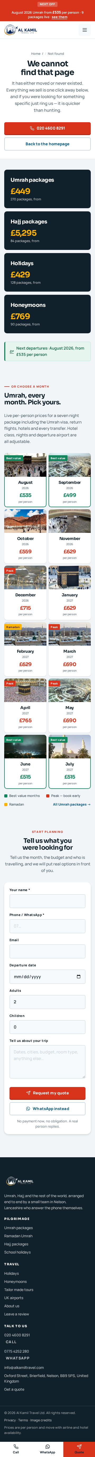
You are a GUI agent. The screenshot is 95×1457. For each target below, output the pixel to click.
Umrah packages (18, 1227)
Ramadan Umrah (18, 1235)
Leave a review (16, 1313)
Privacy (10, 1420)
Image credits (41, 1420)
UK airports (13, 1297)
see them (59, 17)
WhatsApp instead (51, 1108)
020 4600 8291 (51, 128)
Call (16, 1452)
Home (35, 53)
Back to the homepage (48, 144)
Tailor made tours (18, 1289)
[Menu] (85, 30)
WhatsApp (47, 1452)
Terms (23, 1420)
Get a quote (14, 1389)
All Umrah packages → (72, 804)
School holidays (17, 1252)
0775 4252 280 (17, 1354)
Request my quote (51, 1093)
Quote (79, 1452)
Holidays (11, 1273)
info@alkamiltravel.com (24, 1367)
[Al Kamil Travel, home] (20, 30)
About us (11, 1305)
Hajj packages (16, 1243)
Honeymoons (15, 1281)
